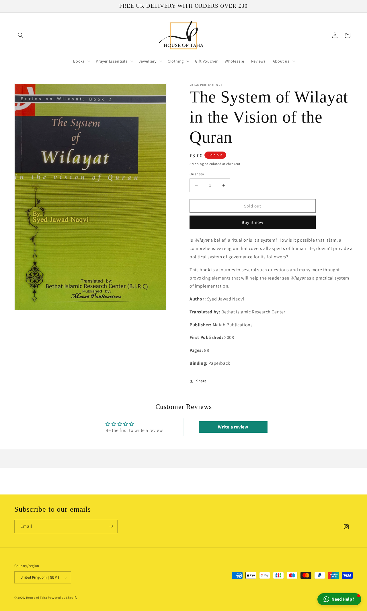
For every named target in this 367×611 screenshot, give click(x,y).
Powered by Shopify (62, 598)
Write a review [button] (233, 427)
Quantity (197, 174)
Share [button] (201, 380)
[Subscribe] (111, 526)
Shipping (197, 164)
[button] (20, 35)
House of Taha (36, 598)
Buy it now (252, 222)
